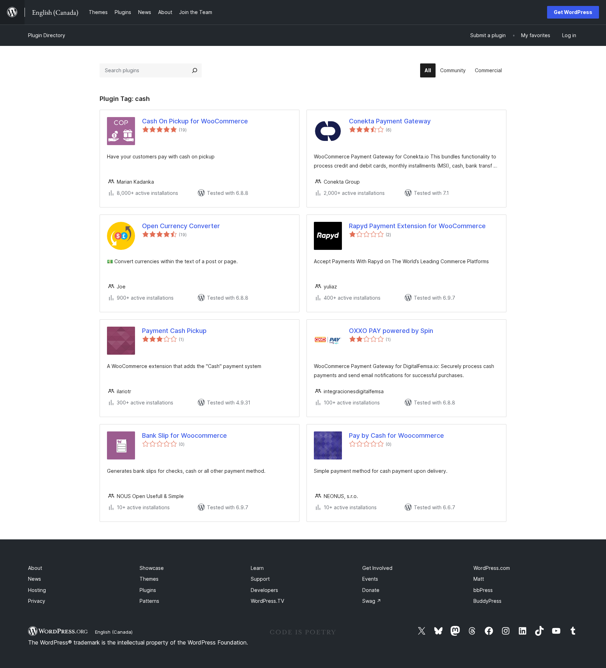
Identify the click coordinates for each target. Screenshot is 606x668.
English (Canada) (114, 632)
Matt (478, 579)
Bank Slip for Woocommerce (184, 435)
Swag (371, 601)
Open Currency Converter (181, 226)
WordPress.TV (267, 601)
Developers (264, 590)
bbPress (483, 590)
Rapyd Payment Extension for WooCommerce (417, 226)
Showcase (152, 568)
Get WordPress (573, 12)
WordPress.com (491, 568)
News (34, 579)
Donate (370, 590)
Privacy (36, 601)
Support (260, 579)
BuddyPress (487, 601)
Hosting (37, 590)
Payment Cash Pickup (174, 330)
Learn (257, 568)
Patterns (149, 601)
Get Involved (377, 568)
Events (370, 579)
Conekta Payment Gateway (390, 121)
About (35, 568)
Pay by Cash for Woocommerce (396, 435)
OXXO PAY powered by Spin (391, 330)
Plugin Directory (46, 35)
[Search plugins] (195, 70)
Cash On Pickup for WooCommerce (195, 121)
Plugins (148, 590)
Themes (149, 579)
